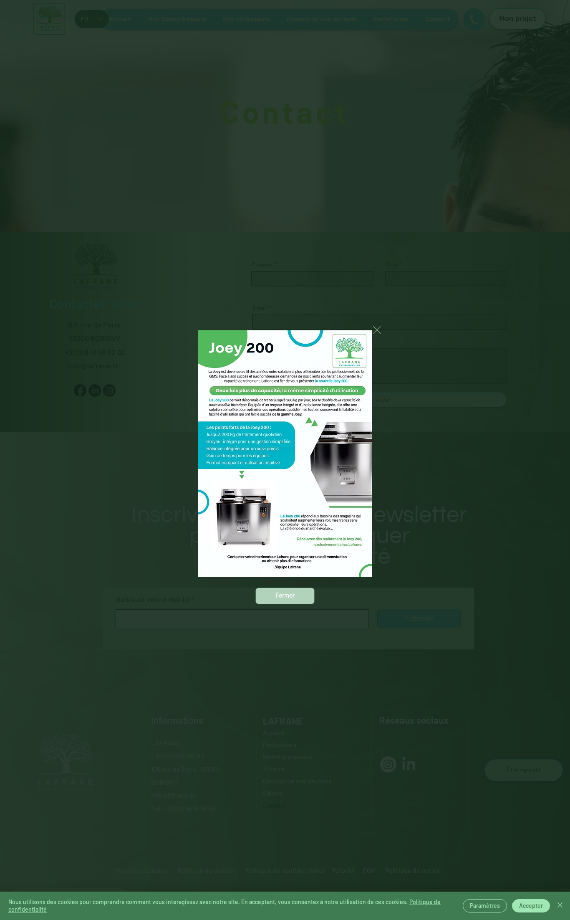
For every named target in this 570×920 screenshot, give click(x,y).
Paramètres (485, 905)
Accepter (531, 905)
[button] (376, 330)
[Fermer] (560, 905)
